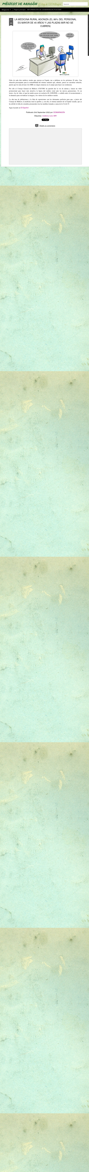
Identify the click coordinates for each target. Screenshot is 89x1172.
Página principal (19, 9)
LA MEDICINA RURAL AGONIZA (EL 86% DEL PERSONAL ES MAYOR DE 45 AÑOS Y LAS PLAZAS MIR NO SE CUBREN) (45, 23)
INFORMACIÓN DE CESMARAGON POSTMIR (44, 9)
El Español (25, 107)
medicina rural (47, 116)
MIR (55, 116)
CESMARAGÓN (59, 112)
